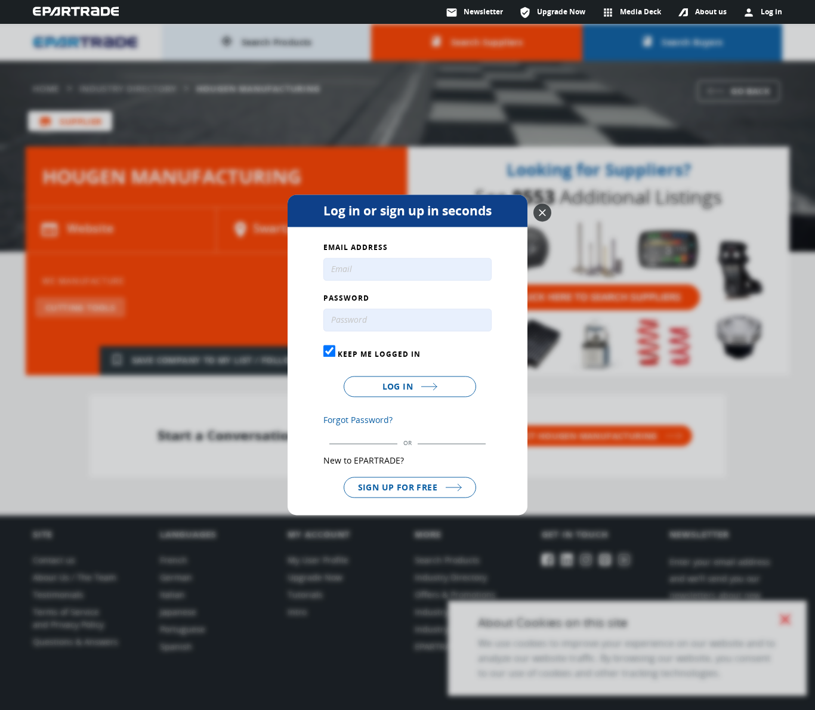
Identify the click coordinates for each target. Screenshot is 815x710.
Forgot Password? (358, 419)
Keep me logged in (378, 354)
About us (711, 12)
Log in (399, 386)
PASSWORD (346, 299)
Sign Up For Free (399, 487)
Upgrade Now (552, 12)
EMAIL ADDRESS (355, 248)
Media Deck (631, 12)
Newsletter (474, 12)
